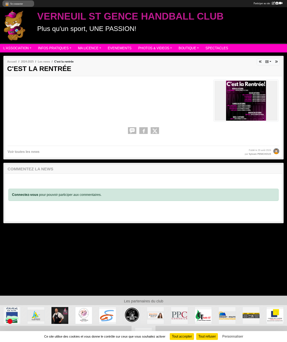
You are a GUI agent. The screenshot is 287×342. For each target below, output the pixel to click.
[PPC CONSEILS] (179, 315)
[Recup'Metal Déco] (131, 315)
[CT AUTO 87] (203, 315)
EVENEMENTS (120, 48)
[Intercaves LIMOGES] (59, 315)
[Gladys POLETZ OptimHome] (155, 315)
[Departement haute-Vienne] (36, 315)
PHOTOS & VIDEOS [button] (153, 48)
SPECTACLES (216, 48)
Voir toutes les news (23, 152)
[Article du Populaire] (276, 62)
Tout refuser (207, 336)
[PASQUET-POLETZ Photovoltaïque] (227, 315)
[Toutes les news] (268, 62)
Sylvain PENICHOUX (260, 154)
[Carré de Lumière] (275, 315)
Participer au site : (263, 3)
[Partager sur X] (155, 130)
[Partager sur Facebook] (143, 130)
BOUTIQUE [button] (187, 48)
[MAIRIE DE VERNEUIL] (12, 315)
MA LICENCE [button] (88, 48)
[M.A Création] (83, 315)
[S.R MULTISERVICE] (251, 315)
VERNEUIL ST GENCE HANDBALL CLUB (130, 16)
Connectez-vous (25, 194)
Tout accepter (182, 336)
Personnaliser (232, 336)
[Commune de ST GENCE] (107, 315)
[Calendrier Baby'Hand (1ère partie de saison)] (260, 62)
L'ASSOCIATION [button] (16, 48)
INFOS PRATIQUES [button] (53, 48)
